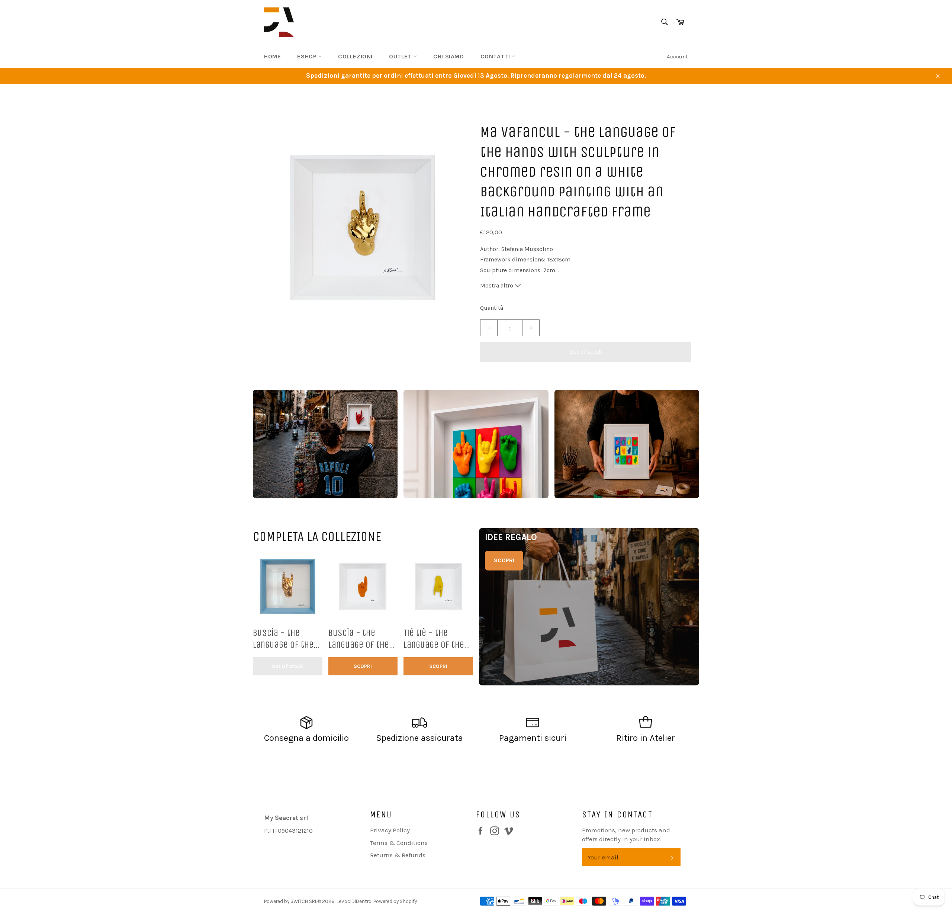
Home (272, 56)
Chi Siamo (448, 56)
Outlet (401, 56)
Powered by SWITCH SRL (290, 901)
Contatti (496, 56)
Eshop (307, 56)
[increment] (530, 328)
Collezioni (355, 56)
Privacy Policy (390, 830)
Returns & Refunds (397, 855)
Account (677, 56)
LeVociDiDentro (354, 901)
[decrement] (488, 328)
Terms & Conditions (399, 842)
